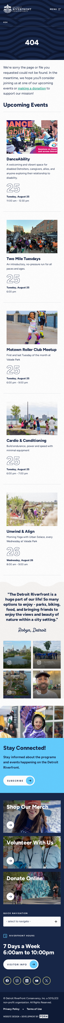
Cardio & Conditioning (26, 441)
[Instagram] (17, 981)
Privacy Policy (11, 1009)
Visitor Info (17, 965)
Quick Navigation (15, 913)
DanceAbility (18, 159)
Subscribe (15, 781)
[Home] (17, 8)
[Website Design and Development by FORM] (32, 1016)
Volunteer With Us (30, 843)
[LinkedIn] (27, 981)
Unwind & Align (20, 532)
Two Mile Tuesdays (23, 259)
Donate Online (25, 879)
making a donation (32, 88)
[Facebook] (7, 981)
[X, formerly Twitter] (47, 981)
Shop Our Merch (27, 807)
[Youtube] (37, 981)
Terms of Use (34, 1009)
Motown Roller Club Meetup (32, 350)
